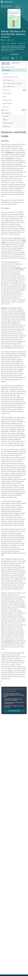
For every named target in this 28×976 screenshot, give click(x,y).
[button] (12, 58)
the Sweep (9, 158)
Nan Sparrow (9, 152)
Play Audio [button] (6, 58)
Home (2, 5)
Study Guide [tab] (7, 62)
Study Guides (8, 5)
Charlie (3, 308)
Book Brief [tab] (16, 62)
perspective (8, 641)
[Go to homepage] (7, 2)
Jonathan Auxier (5, 37)
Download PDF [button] (15, 54)
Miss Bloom (18, 268)
